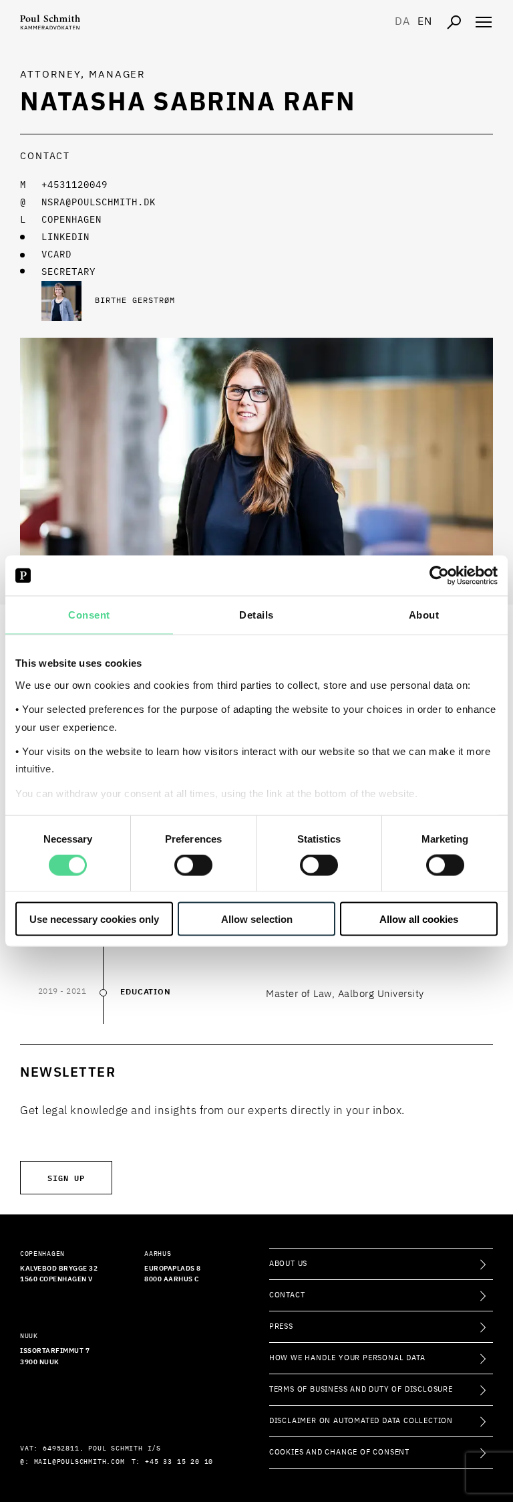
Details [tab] (256, 615)
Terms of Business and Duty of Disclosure (361, 1389)
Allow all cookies (418, 918)
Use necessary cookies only (94, 918)
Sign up (66, 1177)
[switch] (193, 865)
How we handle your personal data (347, 1358)
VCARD (56, 254)
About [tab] (424, 615)
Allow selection (257, 918)
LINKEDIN (65, 237)
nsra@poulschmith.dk (98, 202)
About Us (288, 1263)
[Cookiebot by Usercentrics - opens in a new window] (439, 576)
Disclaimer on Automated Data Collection (361, 1420)
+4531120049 (74, 185)
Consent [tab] (89, 615)
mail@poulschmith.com (79, 1462)
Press (281, 1326)
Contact (287, 1295)
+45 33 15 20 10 (179, 1462)
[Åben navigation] (483, 22)
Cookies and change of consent (339, 1452)
